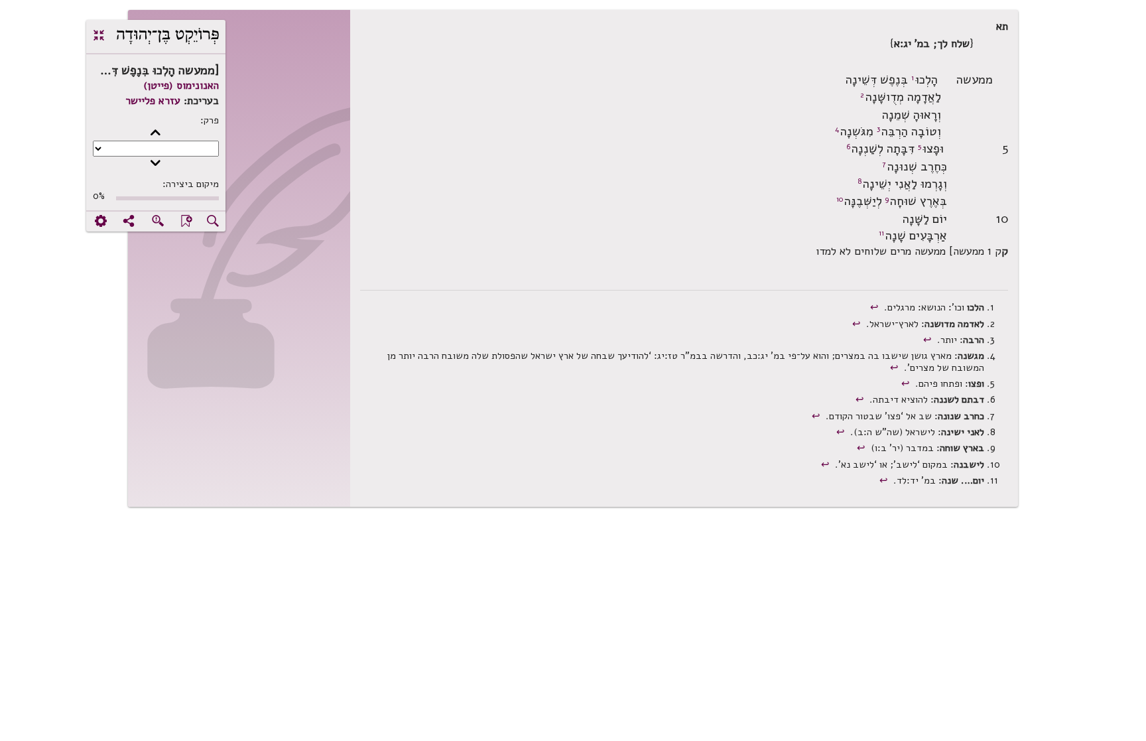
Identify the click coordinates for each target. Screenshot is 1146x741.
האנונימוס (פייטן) (181, 85)
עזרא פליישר (152, 101)
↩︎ (875, 307)
